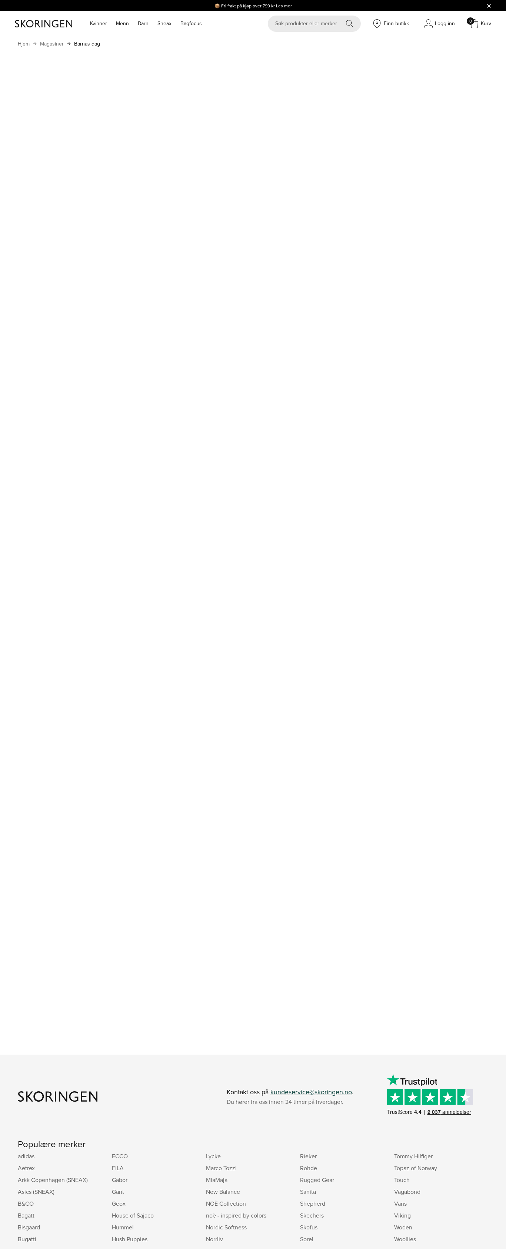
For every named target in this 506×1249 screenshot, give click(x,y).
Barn (143, 23)
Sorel (306, 1239)
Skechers (312, 1215)
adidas (26, 1156)
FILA (118, 1168)
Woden (403, 1227)
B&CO (26, 1203)
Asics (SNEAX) (36, 1191)
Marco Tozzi (221, 1168)
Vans (400, 1203)
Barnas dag (87, 43)
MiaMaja (216, 1179)
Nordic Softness (226, 1227)
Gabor (119, 1179)
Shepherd (312, 1203)
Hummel (123, 1227)
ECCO (120, 1156)
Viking (402, 1215)
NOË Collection (226, 1203)
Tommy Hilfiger (413, 1156)
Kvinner (98, 23)
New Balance (223, 1191)
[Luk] (489, 5)
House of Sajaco (133, 1215)
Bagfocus (191, 23)
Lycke (213, 1156)
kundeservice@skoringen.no (311, 1091)
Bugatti (27, 1239)
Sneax (164, 23)
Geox (119, 1203)
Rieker (308, 1156)
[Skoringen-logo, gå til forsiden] (43, 23)
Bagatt (26, 1215)
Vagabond (407, 1191)
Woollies (405, 1239)
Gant (118, 1191)
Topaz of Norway (415, 1168)
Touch (402, 1179)
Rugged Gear (317, 1179)
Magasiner (52, 43)
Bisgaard (29, 1227)
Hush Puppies (129, 1239)
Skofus (308, 1227)
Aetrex (26, 1168)
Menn (122, 23)
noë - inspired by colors (236, 1215)
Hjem (24, 43)
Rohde (308, 1168)
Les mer (284, 6)
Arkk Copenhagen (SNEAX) (53, 1179)
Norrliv (214, 1239)
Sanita (308, 1191)
